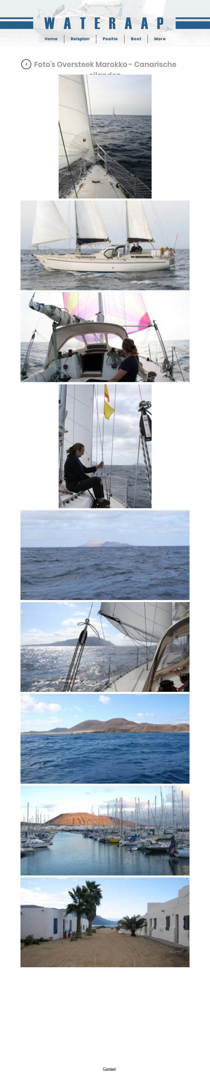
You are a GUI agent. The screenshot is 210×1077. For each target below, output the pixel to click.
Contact (109, 1068)
